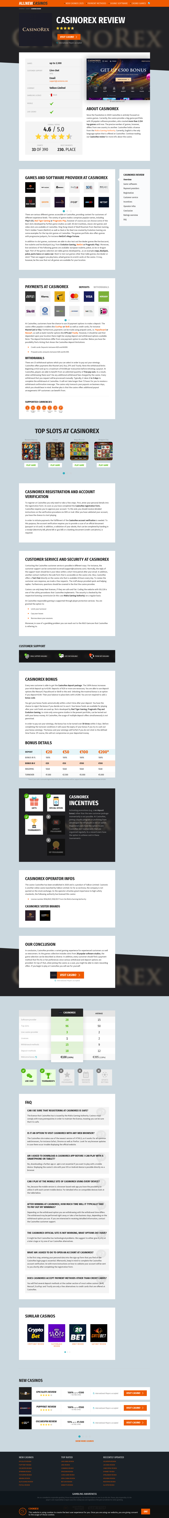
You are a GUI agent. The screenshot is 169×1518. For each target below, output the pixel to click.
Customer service (130, 197)
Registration (128, 193)
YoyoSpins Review (25, 1475)
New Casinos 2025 (75, 3)
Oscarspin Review (25, 1468)
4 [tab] (90, 1436)
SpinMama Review (25, 1472)
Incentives (127, 201)
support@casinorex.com (59, 81)
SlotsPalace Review (56, 1345)
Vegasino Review (109, 1478)
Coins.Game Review (67, 1475)
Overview (127, 179)
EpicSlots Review (25, 1461)
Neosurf (28, 332)
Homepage (22, 9)
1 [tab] (64, 211)
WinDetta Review (67, 1485)
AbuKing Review (24, 1478)
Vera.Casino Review (68, 1478)
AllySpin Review (108, 1485)
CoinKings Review (67, 1468)
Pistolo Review (24, 1485)
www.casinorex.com (118, 101)
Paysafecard (100, 329)
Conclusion (128, 210)
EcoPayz (59, 326)
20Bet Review (78, 1344)
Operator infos (129, 206)
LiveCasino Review (67, 1461)
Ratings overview (130, 215)
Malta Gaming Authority (105, 130)
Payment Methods (96, 3)
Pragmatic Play (59, 220)
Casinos (28, 9)
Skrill (67, 326)
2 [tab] (67, 211)
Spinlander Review (110, 1475)
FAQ (125, 219)
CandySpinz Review (110, 1468)
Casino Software (119, 3)
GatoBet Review (99, 1344)
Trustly (75, 332)
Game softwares (130, 184)
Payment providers (131, 188)
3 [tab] (70, 211)
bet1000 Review (66, 1482)
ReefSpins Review (109, 1482)
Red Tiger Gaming (42, 220)
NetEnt (80, 244)
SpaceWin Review (67, 1472)
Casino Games (139, 3)
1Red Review (65, 1465)
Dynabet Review (109, 1472)
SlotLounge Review (26, 1482)
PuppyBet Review (25, 1465)
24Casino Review (109, 1465)
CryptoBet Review (36, 1344)
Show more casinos (84, 1441)
